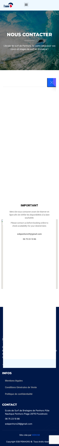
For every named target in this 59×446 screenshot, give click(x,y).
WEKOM (36, 435)
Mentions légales (14, 380)
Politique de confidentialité (19, 394)
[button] (26, 4)
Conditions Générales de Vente (21, 387)
